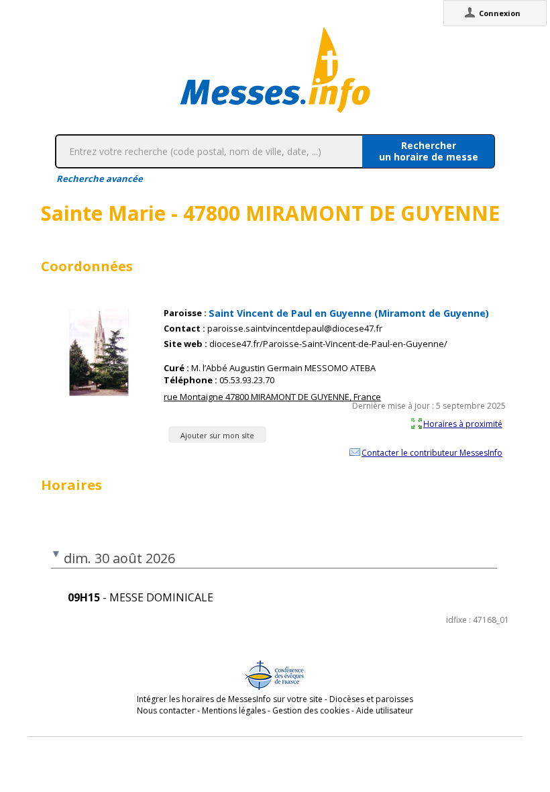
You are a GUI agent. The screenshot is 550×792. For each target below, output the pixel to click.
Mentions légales (234, 710)
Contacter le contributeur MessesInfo (432, 452)
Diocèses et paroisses (371, 699)
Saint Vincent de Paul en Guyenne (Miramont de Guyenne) (349, 313)
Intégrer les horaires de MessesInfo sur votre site (230, 699)
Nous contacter (166, 710)
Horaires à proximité (462, 423)
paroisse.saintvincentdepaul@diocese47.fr (294, 328)
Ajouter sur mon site (217, 435)
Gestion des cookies (310, 710)
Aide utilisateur (384, 710)
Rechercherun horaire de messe (428, 151)
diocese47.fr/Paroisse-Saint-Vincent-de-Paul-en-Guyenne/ (328, 344)
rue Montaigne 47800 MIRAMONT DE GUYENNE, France (272, 397)
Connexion (499, 13)
